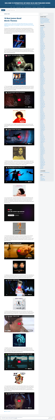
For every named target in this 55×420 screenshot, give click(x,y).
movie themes (18, 24)
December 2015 (42, 103)
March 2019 (42, 65)
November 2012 (42, 139)
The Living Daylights (16, 25)
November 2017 (42, 81)
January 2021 (42, 44)
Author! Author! (18, 7)
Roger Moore (6, 25)
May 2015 (41, 110)
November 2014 (42, 116)
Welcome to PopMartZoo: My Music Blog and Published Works (27, 3)
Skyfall (9, 25)
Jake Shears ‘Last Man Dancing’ (44, 19)
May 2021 (41, 40)
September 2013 (42, 129)
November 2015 (42, 104)
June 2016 (41, 97)
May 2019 (41, 63)
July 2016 (41, 96)
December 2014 (42, 115)
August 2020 (42, 49)
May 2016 (41, 98)
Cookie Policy (15, 418)
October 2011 (42, 152)
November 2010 (42, 162)
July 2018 (41, 73)
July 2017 (41, 85)
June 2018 (41, 74)
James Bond (9, 24)
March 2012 (42, 147)
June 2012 (41, 144)
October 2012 (42, 140)
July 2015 (41, 108)
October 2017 (42, 82)
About (14, 7)
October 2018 (42, 70)
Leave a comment (7, 411)
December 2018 (42, 68)
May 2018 (41, 75)
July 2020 (41, 50)
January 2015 (42, 114)
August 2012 (42, 142)
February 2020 (42, 55)
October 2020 (42, 47)
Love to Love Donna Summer (44, 20)
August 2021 (42, 37)
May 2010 (41, 168)
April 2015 (42, 111)
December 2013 (42, 126)
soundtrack (11, 25)
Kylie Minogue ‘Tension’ (44, 18)
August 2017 (42, 84)
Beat (23, 7)
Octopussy (26, 24)
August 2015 (42, 107)
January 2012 (42, 149)
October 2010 (42, 163)
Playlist (44, 7)
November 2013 (42, 127)
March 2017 (42, 89)
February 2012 (42, 148)
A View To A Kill (16, 23)
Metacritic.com (39, 7)
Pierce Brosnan (30, 24)
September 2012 (42, 141)
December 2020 (42, 45)
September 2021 (42, 36)
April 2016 (42, 99)
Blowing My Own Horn (28, 7)
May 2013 (41, 133)
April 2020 (42, 53)
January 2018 (42, 79)
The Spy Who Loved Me (23, 25)
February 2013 (42, 136)
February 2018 (42, 78)
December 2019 (42, 57)
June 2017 (41, 86)
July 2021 (41, 38)
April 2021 (42, 41)
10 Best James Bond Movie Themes (12, 19)
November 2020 (42, 46)
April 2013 (42, 134)
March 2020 (42, 54)
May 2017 (41, 87)
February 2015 (42, 113)
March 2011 (42, 158)
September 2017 (42, 83)
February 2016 (42, 101)
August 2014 (42, 119)
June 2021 (41, 39)
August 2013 (42, 130)
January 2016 (42, 102)
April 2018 (42, 76)
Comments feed (42, 179)
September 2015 (42, 106)
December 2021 (42, 33)
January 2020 (42, 56)
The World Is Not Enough (30, 25)
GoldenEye (5, 24)
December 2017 (42, 80)
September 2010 (42, 164)
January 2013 (42, 137)
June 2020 (41, 51)
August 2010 (42, 165)
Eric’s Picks (34, 7)
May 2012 (41, 145)
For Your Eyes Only (30, 23)
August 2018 (42, 72)
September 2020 (42, 48)
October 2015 (42, 105)
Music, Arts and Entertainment (44, 172)
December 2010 (42, 161)
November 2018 (42, 69)
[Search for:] (44, 14)
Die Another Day (24, 23)
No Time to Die (22, 24)
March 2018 (42, 77)
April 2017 (42, 88)
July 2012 (41, 143)
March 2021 (42, 42)
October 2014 (42, 117)
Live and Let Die (13, 24)
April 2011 (42, 157)
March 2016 (42, 100)
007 (13, 23)
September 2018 (42, 71)
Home (11, 7)
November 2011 (42, 151)
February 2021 (42, 43)
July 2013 (41, 131)
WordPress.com (42, 180)
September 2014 (42, 118)
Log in (41, 177)
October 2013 (42, 128)
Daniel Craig (20, 23)
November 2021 (42, 34)
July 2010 (41, 166)
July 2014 (41, 120)
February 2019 (42, 66)
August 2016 (42, 95)
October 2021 (42, 35)
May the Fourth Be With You (44, 21)
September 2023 (42, 27)
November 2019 (42, 58)
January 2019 (42, 67)
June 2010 (41, 167)
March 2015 (42, 112)
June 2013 (41, 132)
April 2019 (42, 64)
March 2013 (42, 135)
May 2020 (41, 52)
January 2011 (42, 160)
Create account (42, 176)
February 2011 (42, 159)
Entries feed (42, 178)
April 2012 (42, 146)
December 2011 (42, 150)
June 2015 (41, 109)
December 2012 (42, 138)
